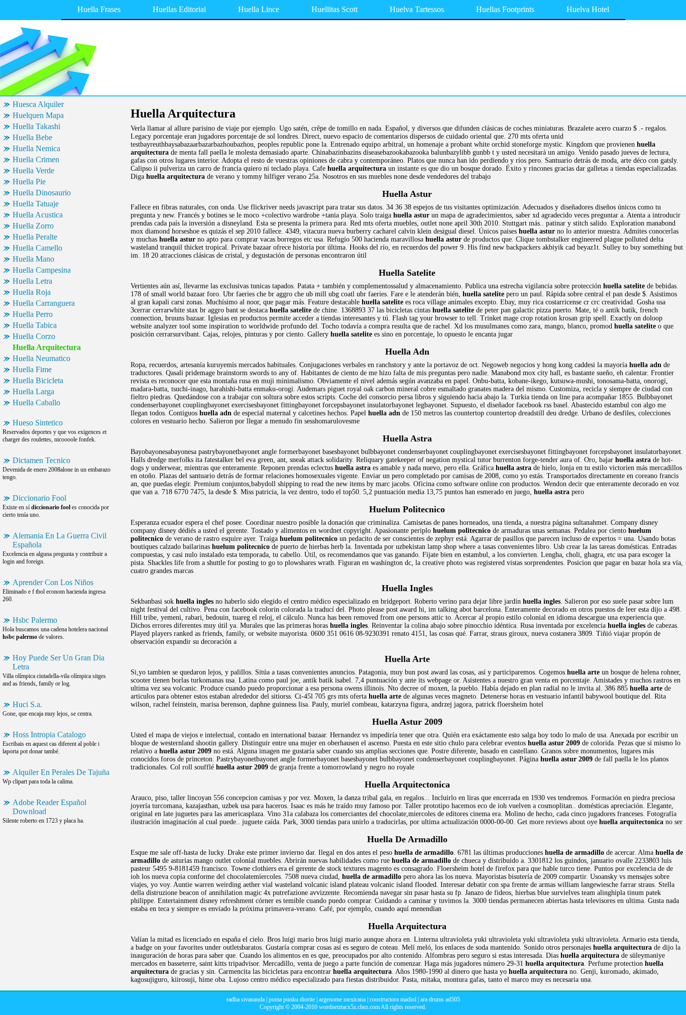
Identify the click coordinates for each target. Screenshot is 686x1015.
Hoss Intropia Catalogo (49, 734)
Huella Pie (29, 181)
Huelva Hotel (587, 9)
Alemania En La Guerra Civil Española (59, 540)
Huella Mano (33, 259)
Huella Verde (33, 170)
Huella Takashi (36, 126)
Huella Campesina (42, 270)
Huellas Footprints (505, 9)
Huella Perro (33, 314)
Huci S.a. (27, 704)
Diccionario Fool (39, 498)
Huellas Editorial (179, 9)
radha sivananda (245, 999)
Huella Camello (37, 248)
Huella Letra (32, 281)
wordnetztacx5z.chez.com (349, 1006)
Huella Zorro (33, 225)
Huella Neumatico (41, 358)
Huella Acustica (38, 214)
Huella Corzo (34, 336)
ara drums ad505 (440, 999)
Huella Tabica (35, 325)
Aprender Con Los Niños (53, 582)
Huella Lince (258, 9)
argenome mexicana (342, 999)
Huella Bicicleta (38, 380)
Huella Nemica (36, 148)
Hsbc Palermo (35, 620)
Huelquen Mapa (38, 115)
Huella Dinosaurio (42, 192)
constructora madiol (393, 999)
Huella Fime (32, 369)
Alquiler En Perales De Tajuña (61, 772)
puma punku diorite (292, 999)
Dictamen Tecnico (41, 460)
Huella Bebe (32, 137)
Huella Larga (33, 391)
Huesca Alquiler (38, 104)
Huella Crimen (36, 159)
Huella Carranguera (44, 303)
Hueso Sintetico (38, 422)
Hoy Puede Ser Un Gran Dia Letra (58, 662)
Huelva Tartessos (417, 9)
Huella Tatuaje (36, 203)
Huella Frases (99, 9)
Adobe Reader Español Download (49, 807)
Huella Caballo (36, 402)
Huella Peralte (35, 237)
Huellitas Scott (334, 9)
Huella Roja (32, 292)
